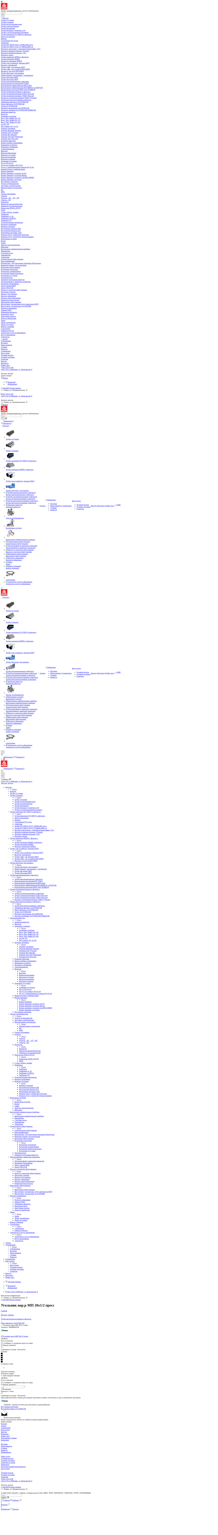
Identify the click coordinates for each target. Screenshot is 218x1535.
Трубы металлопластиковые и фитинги (30, 906)
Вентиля (22, 973)
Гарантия (4, 1477)
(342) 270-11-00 (7, 367)
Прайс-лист (5, 1436)
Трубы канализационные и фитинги (29, 879)
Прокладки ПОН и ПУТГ (29, 1059)
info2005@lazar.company (12, 388)
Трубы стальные (21, 800)
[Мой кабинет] (2, 755)
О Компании (15, 1249)
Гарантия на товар (8, 1463)
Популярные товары (9, 1438)
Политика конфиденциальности (13, 1467)
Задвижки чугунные (27, 987)
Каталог (13, 791)
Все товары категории (9, 1407)
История (4, 1444)
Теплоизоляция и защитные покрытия (29, 1161)
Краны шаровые (25, 1002)
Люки (17, 1216)
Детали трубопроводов (23, 1018)
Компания (5, 1440)
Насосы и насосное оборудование (28, 1173)
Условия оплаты (7, 1458)
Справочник (6, 1428)
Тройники (23, 1069)
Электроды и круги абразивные (27, 1237)
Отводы (22, 1038)
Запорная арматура (22, 922)
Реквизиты (5, 1465)
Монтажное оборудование (25, 1190)
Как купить (14, 1265)
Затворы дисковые (26, 947)
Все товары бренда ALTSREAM (13, 1409)
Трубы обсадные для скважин (26, 867)
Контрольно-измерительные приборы (29, 1116)
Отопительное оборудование (26, 1130)
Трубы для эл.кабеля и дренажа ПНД (29, 853)
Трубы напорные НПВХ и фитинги (28, 842)
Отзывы (4, 1448)
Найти (4, 1498)
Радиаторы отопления (27, 1145)
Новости (4, 1450)
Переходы (23, 1049)
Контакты (5, 1434)
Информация (6, 1452)
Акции (3, 1426)
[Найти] (3, 15)
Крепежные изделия (22, 1102)
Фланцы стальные (26, 1085)
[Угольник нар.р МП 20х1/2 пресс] (14, 1336)
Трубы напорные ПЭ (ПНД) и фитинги (30, 816)
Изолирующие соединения (29, 1026)
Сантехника (19, 1228)
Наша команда (6, 1446)
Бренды (4, 1432)
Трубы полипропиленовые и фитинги (29, 893)
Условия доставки (8, 1460)
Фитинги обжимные (22, 1200)
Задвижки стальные (26, 930)
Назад (14, 789)
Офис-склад (5, 1456)
